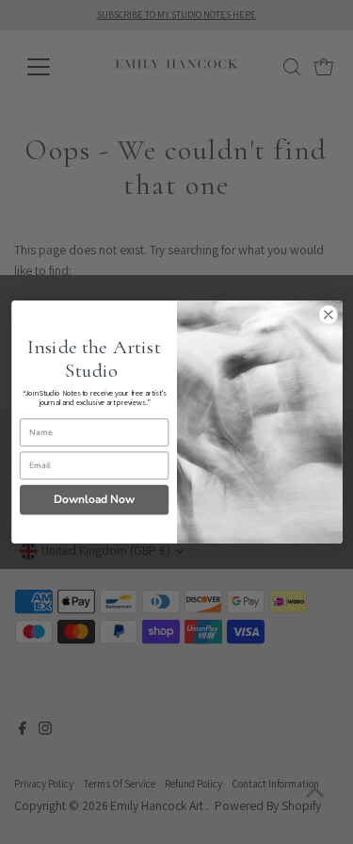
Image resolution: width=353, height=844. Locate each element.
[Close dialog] (328, 315)
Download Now (94, 499)
